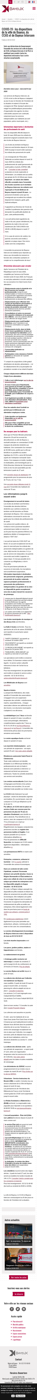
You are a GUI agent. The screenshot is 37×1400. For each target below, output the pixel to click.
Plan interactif (18, 1321)
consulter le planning (16, 991)
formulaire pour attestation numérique (16, 402)
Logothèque (17, 1339)
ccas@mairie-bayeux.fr (12, 824)
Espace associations (19, 1333)
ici (21, 837)
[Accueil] (13, 8)
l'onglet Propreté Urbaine (16, 1008)
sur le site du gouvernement (14, 419)
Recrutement (17, 1330)
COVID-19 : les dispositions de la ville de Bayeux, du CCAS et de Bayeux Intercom (18, 20)
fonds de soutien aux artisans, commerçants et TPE (17, 912)
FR (33, 2)
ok (13, 1396)
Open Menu (34, 8)
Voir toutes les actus (18, 1277)
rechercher (10, 2)
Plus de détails (24, 967)
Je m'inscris (19, 1294)
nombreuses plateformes (14, 919)
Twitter (19, 2)
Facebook (15, 2)
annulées (7, 685)
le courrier (18, 862)
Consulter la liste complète (18, 169)
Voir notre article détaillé (23, 751)
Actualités (10, 19)
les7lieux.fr (17, 728)
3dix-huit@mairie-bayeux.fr (18, 614)
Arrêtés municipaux (19, 1327)
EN (29, 2)
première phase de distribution (17, 475)
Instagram (22, 2)
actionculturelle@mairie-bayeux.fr (15, 678)
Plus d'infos (20, 1396)
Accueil (3, 19)
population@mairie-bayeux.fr (18, 1153)
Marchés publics (18, 1324)
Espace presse (17, 1336)
